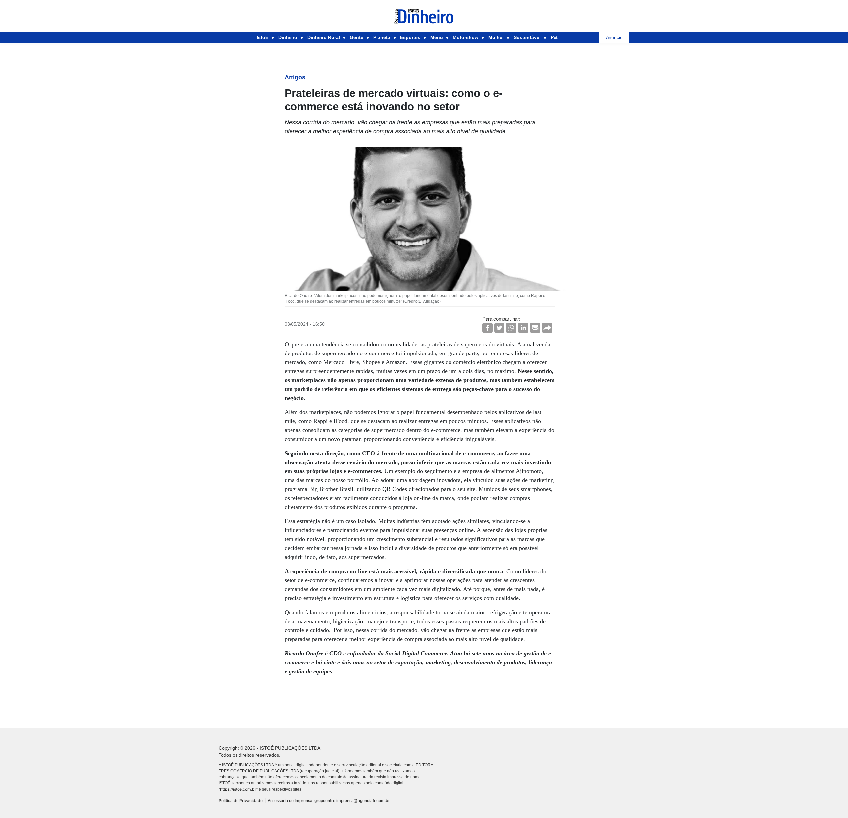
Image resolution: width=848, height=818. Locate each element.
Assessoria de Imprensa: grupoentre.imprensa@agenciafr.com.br (329, 800)
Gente (356, 37)
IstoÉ (262, 37)
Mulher (496, 37)
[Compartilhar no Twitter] (499, 328)
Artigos (295, 77)
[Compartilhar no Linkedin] (523, 328)
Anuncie (614, 37)
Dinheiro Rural (323, 37)
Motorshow (465, 37)
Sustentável (527, 37)
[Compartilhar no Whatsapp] (511, 328)
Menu (436, 37)
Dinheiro (287, 37)
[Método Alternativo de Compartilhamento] (547, 328)
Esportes (410, 37)
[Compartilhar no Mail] (535, 328)
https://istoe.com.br (238, 789)
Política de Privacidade (241, 800)
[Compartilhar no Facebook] (487, 328)
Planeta (381, 37)
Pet (554, 37)
